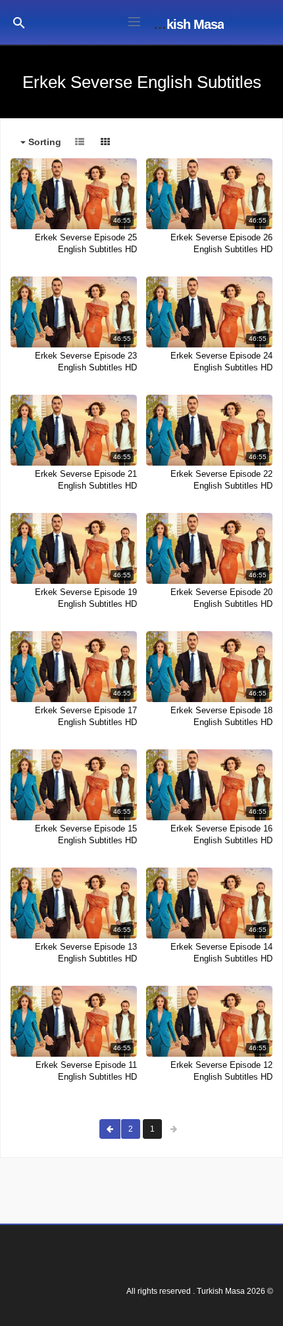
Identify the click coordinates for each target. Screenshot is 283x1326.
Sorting (43, 142)
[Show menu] (134, 20)
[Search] (19, 22)
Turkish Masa (186, 24)
